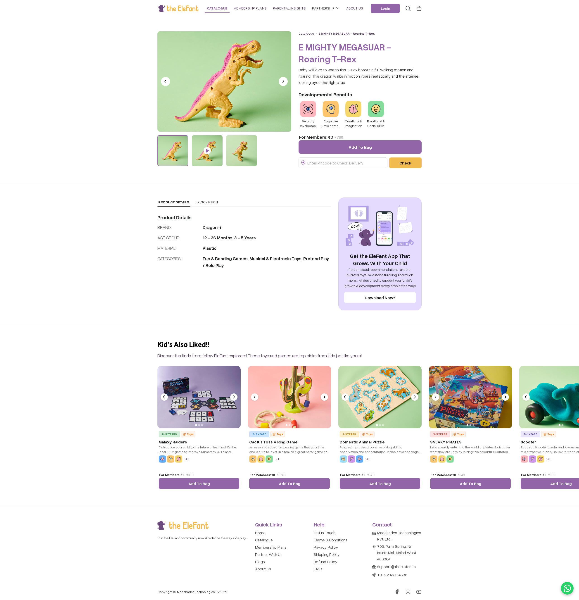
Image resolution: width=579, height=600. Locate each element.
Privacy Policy (326, 547)
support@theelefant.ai (396, 566)
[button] (224, 81)
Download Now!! (380, 297)
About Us (263, 568)
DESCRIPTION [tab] (207, 202)
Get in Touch (324, 532)
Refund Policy (325, 561)
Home (260, 532)
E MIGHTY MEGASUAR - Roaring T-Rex (346, 33)
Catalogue (264, 539)
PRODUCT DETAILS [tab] (173, 202)
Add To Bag (199, 483)
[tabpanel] (244, 241)
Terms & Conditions (330, 539)
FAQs (318, 568)
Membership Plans (271, 547)
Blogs (260, 561)
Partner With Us (268, 554)
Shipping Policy (327, 554)
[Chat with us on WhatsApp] (567, 588)
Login (385, 8)
